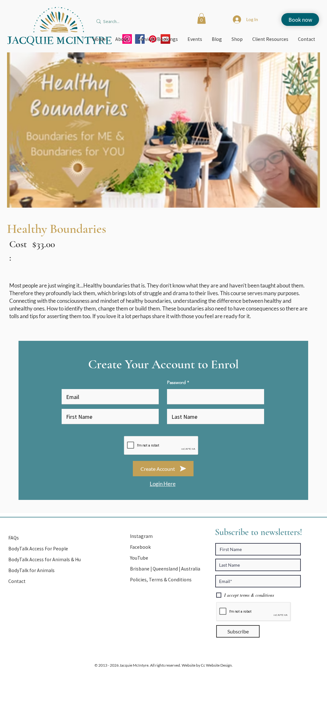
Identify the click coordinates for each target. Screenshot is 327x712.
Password (176, 382)
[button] (201, 18)
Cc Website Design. (216, 665)
